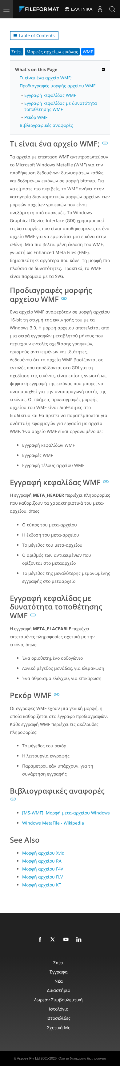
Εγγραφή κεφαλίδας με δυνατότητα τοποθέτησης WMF (60, 106)
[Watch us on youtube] (67, 940)
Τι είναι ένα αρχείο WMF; (46, 78)
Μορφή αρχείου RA (42, 861)
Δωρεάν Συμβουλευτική (58, 1000)
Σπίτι (16, 52)
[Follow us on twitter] (54, 940)
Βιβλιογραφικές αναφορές (46, 125)
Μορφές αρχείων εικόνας (52, 52)
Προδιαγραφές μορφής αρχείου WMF (57, 86)
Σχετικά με (58, 1027)
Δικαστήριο (58, 990)
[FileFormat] (41, 9)
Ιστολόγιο (58, 1009)
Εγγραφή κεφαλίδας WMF (50, 95)
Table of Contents (36, 35)
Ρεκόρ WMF (35, 117)
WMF (88, 52)
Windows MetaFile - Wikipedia (53, 823)
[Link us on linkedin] (80, 940)
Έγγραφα (59, 972)
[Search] (112, 9)
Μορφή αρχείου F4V (42, 869)
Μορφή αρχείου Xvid (43, 853)
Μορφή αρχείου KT (41, 885)
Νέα (58, 981)
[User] (100, 9)
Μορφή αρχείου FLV (42, 877)
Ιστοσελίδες (58, 1018)
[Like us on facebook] (41, 940)
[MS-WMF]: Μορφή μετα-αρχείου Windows (66, 813)
